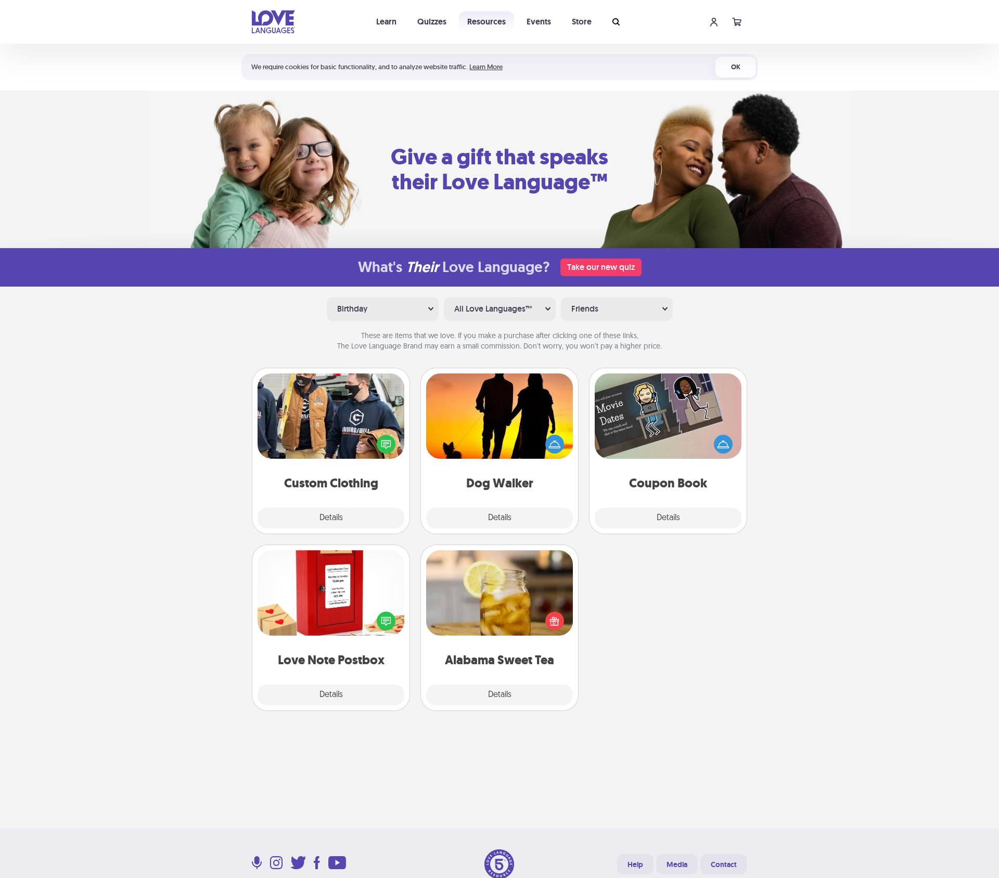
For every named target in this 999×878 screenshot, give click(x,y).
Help (635, 864)
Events (539, 21)
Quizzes (431, 21)
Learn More (486, 66)
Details (331, 518)
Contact (724, 864)
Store (582, 21)
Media (677, 864)
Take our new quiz (601, 267)
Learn (386, 21)
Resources (486, 21)
